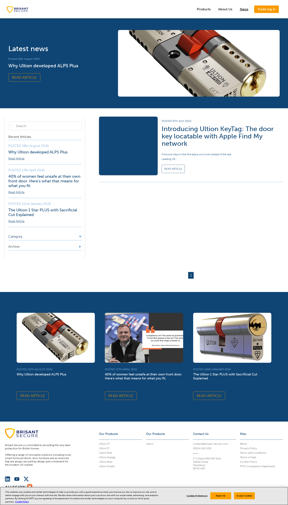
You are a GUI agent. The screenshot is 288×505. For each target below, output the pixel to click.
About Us (225, 9)
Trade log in (267, 9)
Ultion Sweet (106, 466)
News (244, 9)
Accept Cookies (244, 496)
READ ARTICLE (24, 77)
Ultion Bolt (105, 452)
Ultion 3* (104, 443)
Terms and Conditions (253, 452)
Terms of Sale (248, 457)
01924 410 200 (202, 448)
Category (15, 237)
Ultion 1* (104, 448)
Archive (14, 247)
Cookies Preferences (196, 496)
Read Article (16, 158)
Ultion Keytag (107, 457)
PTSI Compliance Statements (257, 466)
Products (204, 9)
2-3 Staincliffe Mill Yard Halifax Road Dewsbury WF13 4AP (207, 463)
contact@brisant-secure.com (210, 443)
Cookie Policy (248, 461)
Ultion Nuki (105, 461)
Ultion (149, 443)
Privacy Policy (248, 448)
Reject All (221, 496)
